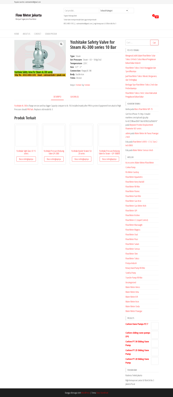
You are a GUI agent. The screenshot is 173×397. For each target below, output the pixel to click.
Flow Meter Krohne (133, 215)
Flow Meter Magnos (133, 229)
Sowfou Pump (131, 272)
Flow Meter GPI (131, 210)
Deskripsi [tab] (57, 96)
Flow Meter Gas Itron (133, 200)
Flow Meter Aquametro (134, 176)
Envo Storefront (102, 392)
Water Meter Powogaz (134, 311)
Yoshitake (78, 85)
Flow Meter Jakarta (29, 15)
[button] (61, 44)
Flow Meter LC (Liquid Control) (137, 220)
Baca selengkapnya (26, 159)
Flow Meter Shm (132, 253)
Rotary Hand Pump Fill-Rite (135, 267)
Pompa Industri (131, 263)
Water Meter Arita (132, 291)
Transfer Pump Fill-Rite (134, 277)
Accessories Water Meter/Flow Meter (140, 162)
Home (16, 33)
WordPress (85, 392)
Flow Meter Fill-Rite (133, 186)
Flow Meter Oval (132, 234)
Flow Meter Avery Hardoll (135, 181)
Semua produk (51, 33)
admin (128, 133)
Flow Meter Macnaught (134, 224)
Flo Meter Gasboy (132, 172)
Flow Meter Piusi (132, 239)
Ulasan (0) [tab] (74, 96)
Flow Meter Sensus (133, 248)
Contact (37, 33)
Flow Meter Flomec (133, 191)
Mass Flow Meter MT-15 (143, 109)
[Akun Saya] (148, 17)
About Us (26, 33)
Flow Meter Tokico (132, 258)
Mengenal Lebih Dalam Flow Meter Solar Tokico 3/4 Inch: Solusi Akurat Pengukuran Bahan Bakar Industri (141, 59)
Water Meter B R (132, 296)
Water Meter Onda (133, 306)
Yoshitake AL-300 (20, 105)
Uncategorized (131, 282)
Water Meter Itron (132, 301)
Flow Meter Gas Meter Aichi (136, 205)
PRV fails (30, 109)
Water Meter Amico (133, 287)
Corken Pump (131, 167)
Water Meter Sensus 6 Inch (143, 150)
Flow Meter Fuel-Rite (133, 196)
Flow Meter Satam (132, 243)
